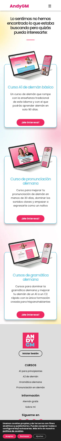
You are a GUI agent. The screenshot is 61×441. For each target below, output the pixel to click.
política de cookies (13, 431)
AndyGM (19, 6)
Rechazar (24, 436)
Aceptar (9, 436)
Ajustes (39, 436)
